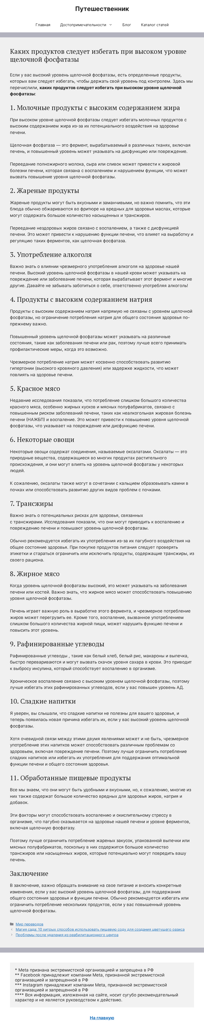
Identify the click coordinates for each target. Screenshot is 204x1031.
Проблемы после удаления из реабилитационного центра (67, 935)
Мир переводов (29, 924)
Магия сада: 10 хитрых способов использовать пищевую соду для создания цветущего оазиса (100, 929)
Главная (43, 24)
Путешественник (102, 8)
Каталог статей (155, 24)
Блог (126, 24)
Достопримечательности (83, 24)
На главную (102, 1017)
